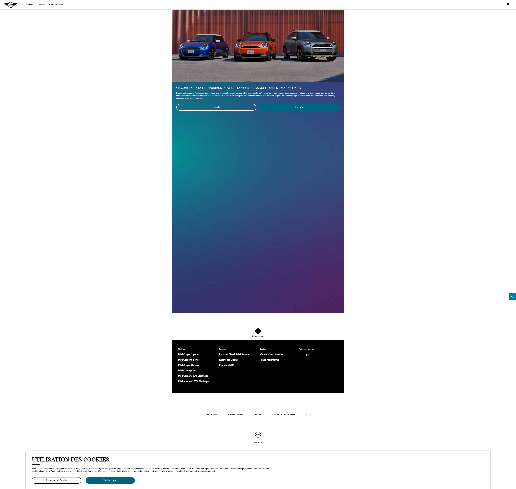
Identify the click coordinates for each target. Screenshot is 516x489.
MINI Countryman (187, 371)
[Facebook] (301, 355)
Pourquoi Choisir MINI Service (234, 354)
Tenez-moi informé (269, 360)
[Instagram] (307, 355)
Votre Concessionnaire (271, 354)
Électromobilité (226, 365)
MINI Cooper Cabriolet (189, 365)
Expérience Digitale (229, 360)
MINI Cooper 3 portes (189, 354)
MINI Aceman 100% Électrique (193, 381)
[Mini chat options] (512, 296)
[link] (56, 5)
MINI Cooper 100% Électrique (193, 376)
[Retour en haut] (258, 331)
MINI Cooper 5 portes (189, 360)
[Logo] (258, 434)
